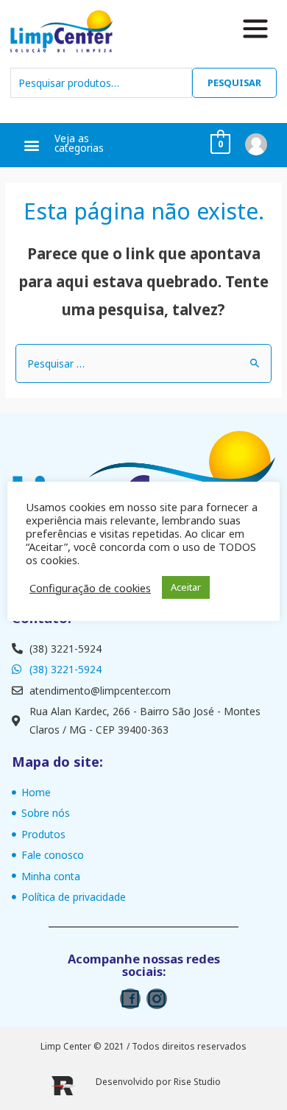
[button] (32, 145)
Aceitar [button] (186, 587)
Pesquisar (234, 82)
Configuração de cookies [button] (90, 587)
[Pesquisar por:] (143, 363)
